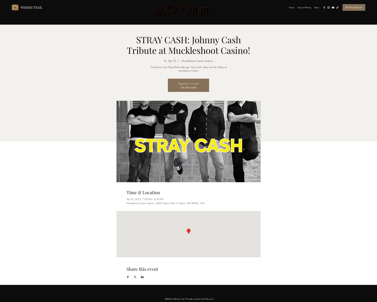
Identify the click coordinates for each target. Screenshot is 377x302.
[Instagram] (328, 7)
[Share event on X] (135, 277)
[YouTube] (332, 7)
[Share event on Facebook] (128, 277)
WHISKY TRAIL (31, 7)
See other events (188, 87)
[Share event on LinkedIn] (142, 277)
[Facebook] (324, 7)
